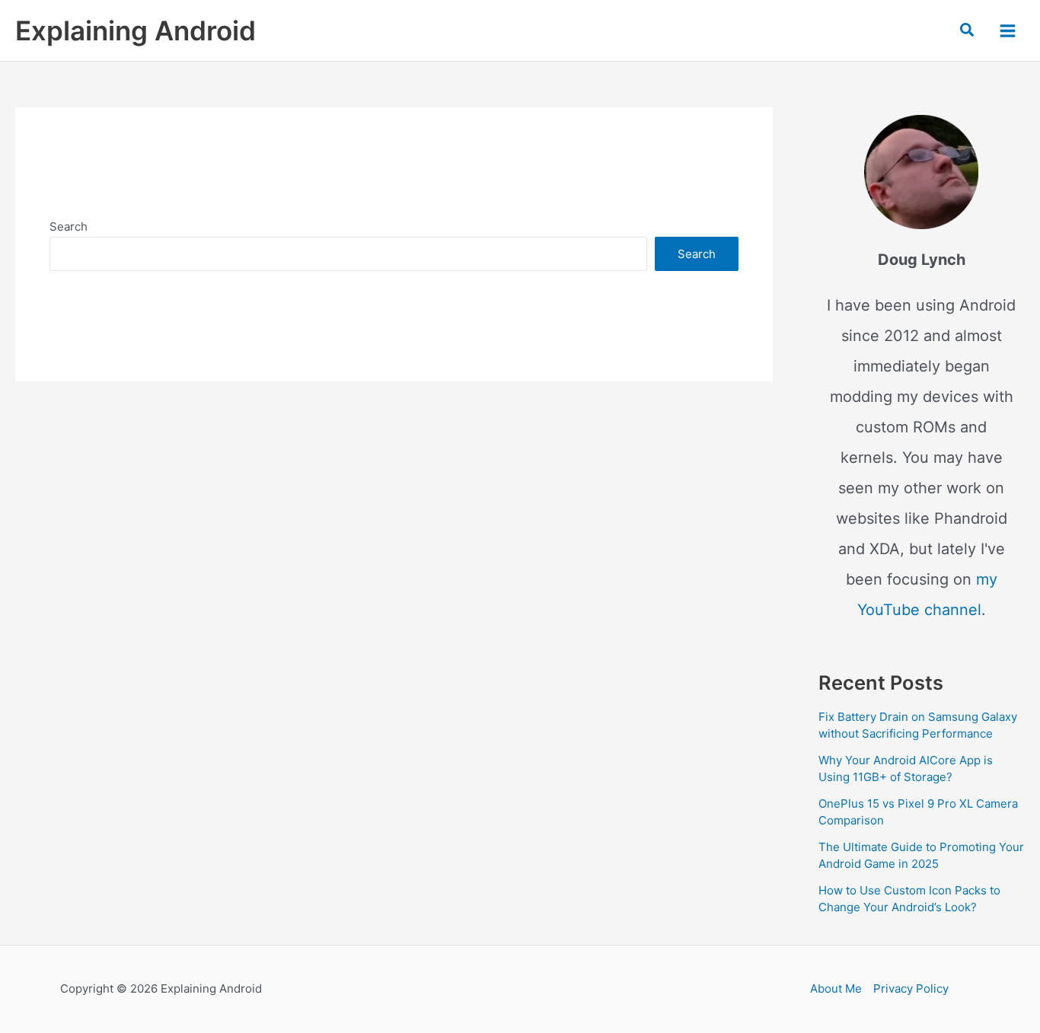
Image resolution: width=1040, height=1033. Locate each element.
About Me (836, 988)
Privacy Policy (911, 988)
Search (68, 226)
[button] (967, 30)
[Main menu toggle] (1008, 30)
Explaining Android (135, 30)
